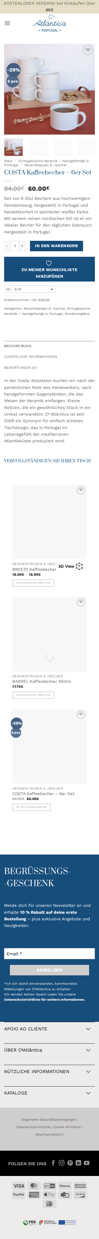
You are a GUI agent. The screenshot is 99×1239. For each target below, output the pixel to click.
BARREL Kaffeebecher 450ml (41, 681)
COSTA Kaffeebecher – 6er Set (43, 793)
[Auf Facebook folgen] (53, 1163)
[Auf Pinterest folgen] (70, 1163)
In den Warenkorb (56, 245)
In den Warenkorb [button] (31, 807)
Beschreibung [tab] (17, 346)
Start (8, 161)
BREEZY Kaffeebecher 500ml (41, 569)
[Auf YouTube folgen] (86, 1163)
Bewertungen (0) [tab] (20, 368)
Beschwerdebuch (50, 1134)
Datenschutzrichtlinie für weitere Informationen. (44, 999)
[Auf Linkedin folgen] (78, 1163)
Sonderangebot (77, 314)
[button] (7, 23)
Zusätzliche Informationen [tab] (30, 357)
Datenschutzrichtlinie (33, 1127)
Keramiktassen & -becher (45, 165)
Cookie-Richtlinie (67, 1127)
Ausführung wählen (33, 583)
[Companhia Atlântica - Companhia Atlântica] (49, 23)
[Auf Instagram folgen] (61, 1163)
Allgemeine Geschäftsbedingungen (48, 1119)
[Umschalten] (88, 1029)
